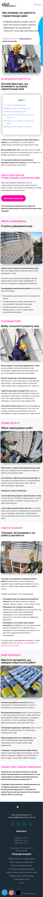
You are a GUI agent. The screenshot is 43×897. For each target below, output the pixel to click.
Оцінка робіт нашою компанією (18, 127)
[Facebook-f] (13, 824)
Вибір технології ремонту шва (18, 108)
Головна (5, 39)
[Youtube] (19, 824)
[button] (13, 198)
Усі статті (14, 39)
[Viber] (30, 824)
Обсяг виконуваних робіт (16, 111)
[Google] (24, 824)
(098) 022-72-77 (21, 838)
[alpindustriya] (9, 4)
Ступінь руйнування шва (16, 105)
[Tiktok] (18, 893)
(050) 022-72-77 (21, 843)
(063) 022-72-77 (21, 840)
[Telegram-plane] (4, 892)
